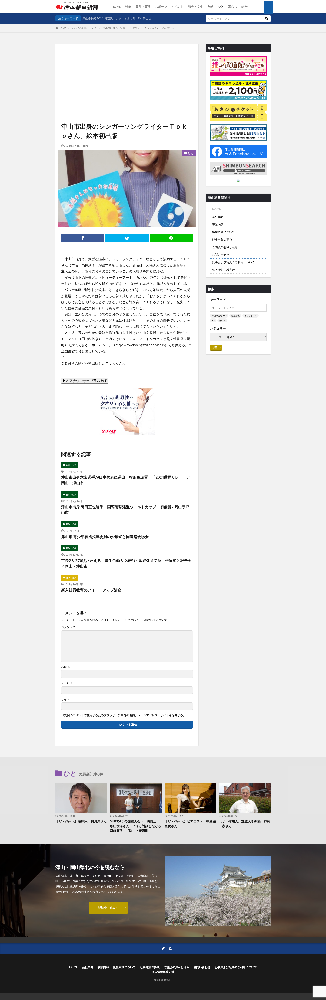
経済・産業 (71, 577)
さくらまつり (126, 18)
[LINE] (171, 238)
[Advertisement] (127, 71)
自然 (210, 6)
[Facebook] (82, 238)
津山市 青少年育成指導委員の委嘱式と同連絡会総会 (105, 536)
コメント (68, 627)
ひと (221, 6)
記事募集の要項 (222, 239)
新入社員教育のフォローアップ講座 (91, 590)
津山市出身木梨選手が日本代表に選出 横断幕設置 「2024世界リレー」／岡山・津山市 (125, 480)
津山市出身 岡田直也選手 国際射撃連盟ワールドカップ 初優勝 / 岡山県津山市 (125, 509)
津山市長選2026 (92, 18)
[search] (266, 18)
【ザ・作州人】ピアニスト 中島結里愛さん (190, 823)
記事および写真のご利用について (233, 262)
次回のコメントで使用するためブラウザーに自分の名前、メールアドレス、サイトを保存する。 (125, 715)
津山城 (147, 18)
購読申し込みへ (108, 907)
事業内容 (218, 224)
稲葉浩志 (111, 18)
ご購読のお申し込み (225, 247)
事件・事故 (143, 6)
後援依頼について (223, 232)
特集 (128, 6)
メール (67, 683)
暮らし (232, 6)
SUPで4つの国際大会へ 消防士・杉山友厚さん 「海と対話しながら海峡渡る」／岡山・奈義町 (135, 826)
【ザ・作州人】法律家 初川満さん (81, 821)
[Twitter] (126, 238)
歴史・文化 (195, 6)
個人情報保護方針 (223, 269)
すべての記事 (79, 28)
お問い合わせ (220, 254)
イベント (177, 6)
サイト (65, 699)
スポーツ (161, 6)
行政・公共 (71, 465)
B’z (139, 18)
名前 (65, 667)
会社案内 (218, 217)
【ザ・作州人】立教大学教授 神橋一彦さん (244, 823)
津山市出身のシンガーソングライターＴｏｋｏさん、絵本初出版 (138, 28)
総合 (244, 6)
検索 (215, 347)
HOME (116, 6)
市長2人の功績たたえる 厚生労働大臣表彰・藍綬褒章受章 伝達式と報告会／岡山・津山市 (126, 563)
